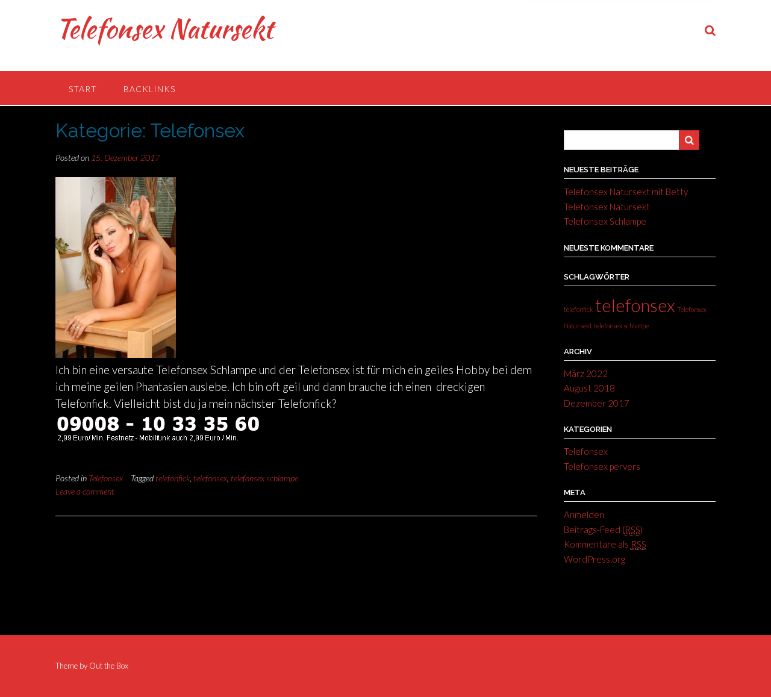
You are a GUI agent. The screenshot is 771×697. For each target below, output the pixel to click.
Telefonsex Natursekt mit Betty (626, 191)
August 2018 (589, 388)
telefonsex (210, 478)
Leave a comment (84, 491)
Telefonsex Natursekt (164, 28)
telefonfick (172, 478)
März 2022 (586, 373)
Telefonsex (106, 478)
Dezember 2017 (596, 403)
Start (83, 89)
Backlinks (149, 89)
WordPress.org (594, 559)
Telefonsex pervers (602, 466)
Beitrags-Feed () (603, 529)
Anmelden (584, 514)
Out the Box (108, 665)
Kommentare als (605, 544)
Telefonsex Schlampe (605, 221)
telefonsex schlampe (264, 478)
